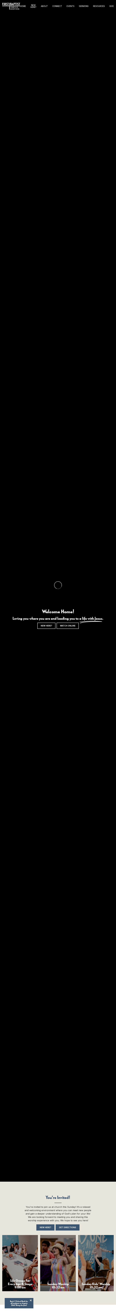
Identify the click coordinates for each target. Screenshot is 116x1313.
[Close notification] (31, 1300)
